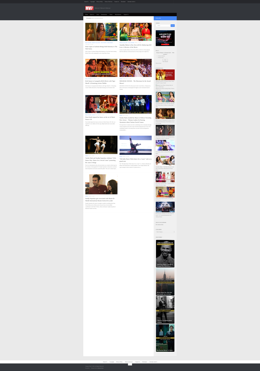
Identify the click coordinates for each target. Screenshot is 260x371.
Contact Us (116, 1)
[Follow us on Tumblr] (170, 18)
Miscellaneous (118, 14)
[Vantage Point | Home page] (89, 8)
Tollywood (131, 42)
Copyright (92, 1)
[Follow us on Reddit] (174, 18)
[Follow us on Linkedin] (172, 18)
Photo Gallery (96, 42)
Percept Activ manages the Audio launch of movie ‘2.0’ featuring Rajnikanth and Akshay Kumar (165, 215)
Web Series (110, 42)
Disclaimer (123, 1)
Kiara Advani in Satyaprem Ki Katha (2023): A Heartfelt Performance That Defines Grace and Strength (165, 122)
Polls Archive (158, 63)
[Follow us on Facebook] (168, 18)
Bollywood (88, 42)
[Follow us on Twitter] (165, 18)
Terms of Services (108, 1)
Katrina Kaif (160, 57)
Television (103, 42)
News (98, 14)
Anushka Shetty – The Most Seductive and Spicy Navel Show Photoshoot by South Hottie (165, 168)
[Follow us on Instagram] (163, 18)
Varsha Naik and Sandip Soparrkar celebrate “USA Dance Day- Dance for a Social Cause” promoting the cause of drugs (100, 160)
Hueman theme (100, 368)
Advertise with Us (131, 1)
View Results (165, 61)
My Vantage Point (159, 224)
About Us (86, 1)
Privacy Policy (100, 1)
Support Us (126, 14)
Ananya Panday (161, 55)
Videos (110, 14)
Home (86, 14)
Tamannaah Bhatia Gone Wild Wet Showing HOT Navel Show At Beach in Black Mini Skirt (165, 105)
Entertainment (104, 14)
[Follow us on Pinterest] (166, 18)
